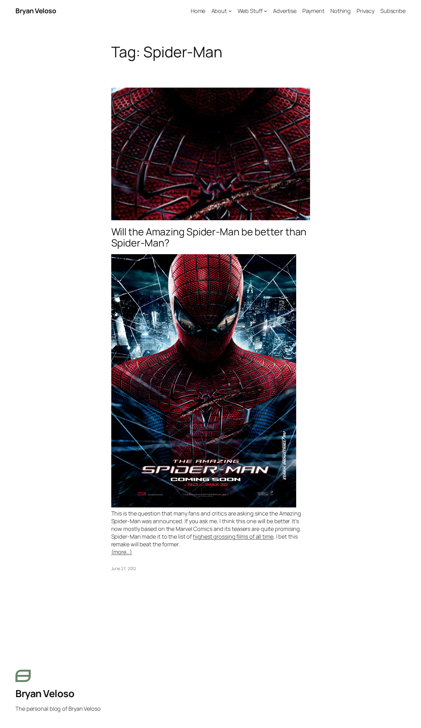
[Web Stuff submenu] (265, 11)
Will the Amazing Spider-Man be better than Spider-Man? (209, 237)
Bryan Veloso (35, 10)
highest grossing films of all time (233, 536)
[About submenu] (230, 11)
